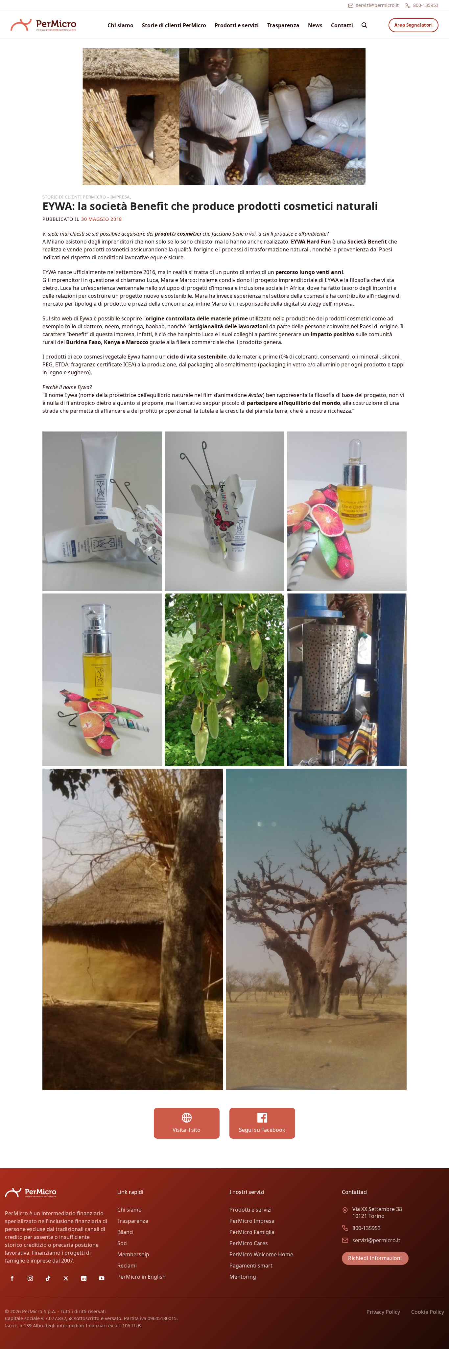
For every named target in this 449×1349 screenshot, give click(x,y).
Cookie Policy (427, 1311)
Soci (122, 1243)
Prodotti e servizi (237, 25)
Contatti (342, 25)
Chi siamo (120, 25)
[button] (364, 25)
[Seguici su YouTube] (101, 1278)
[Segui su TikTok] (48, 1278)
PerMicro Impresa (251, 1220)
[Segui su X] (66, 1278)
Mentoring (242, 1276)
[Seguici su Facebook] (12, 1278)
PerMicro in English (141, 1276)
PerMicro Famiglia (251, 1232)
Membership (133, 1254)
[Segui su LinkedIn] (84, 1278)
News (315, 25)
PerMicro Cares (248, 1243)
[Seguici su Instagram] (30, 1278)
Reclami (127, 1265)
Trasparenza (283, 25)
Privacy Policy (383, 1311)
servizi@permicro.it (377, 5)
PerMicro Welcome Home (261, 1254)
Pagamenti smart (250, 1265)
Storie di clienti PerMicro (174, 25)
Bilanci (125, 1232)
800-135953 (425, 5)
